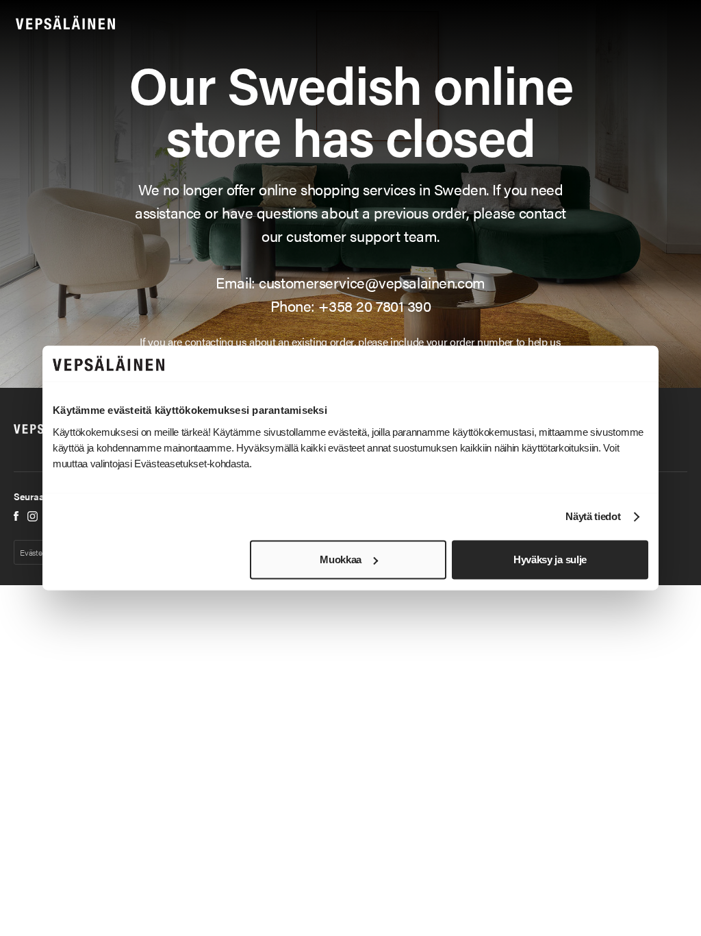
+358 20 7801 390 (374, 305)
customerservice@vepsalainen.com (372, 282)
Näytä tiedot (592, 517)
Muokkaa (340, 559)
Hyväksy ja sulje (550, 559)
